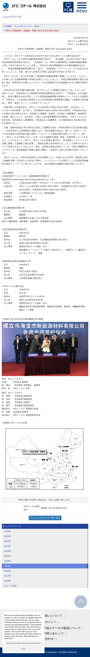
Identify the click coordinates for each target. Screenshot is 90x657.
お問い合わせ (45, 638)
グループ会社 (10, 586)
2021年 (7, 556)
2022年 (7, 551)
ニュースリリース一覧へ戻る (46, 518)
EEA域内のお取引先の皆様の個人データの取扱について (45, 628)
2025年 (7, 536)
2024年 (7, 541)
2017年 (7, 576)
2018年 (7, 571)
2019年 (7, 566)
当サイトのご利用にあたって (45, 633)
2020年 (7, 561)
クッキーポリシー (45, 621)
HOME (8, 26)
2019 (36, 26)
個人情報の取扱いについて (45, 615)
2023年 (7, 546)
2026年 (7, 531)
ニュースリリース (23, 26)
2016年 (7, 581)
